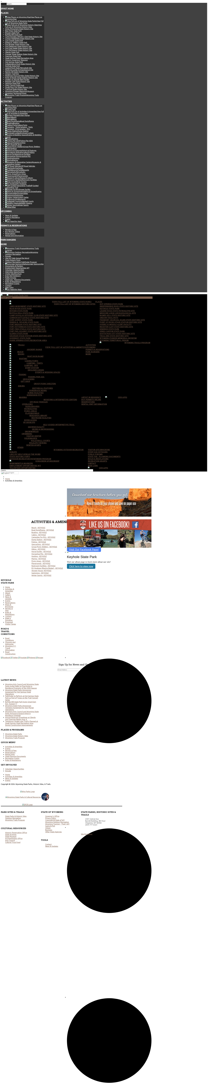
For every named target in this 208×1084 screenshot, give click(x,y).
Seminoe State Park (12, 83)
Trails (21, 345)
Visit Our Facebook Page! (84, 549)
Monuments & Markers (14, 266)
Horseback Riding (38, 390)
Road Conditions (9, 639)
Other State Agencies (53, 832)
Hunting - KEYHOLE (39, 556)
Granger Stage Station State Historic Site (21, 54)
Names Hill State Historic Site (16, 72)
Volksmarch (30, 438)
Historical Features (42, 388)
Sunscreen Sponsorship (47, 461)
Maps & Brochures (9, 606)
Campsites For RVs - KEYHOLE (43, 537)
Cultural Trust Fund (12, 842)
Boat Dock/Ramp (35, 356)
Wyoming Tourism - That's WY (57, 824)
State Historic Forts (12, 260)
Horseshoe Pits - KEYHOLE (42, 554)
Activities (6, 101)
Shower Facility (36, 427)
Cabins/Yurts (31, 361)
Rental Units (10, 754)
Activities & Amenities (9, 590)
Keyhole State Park (12, 66)
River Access (30, 420)
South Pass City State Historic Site (18, 87)
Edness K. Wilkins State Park (16, 42)
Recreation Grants (12, 284)
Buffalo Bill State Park (13, 35)
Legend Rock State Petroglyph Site (18, 68)
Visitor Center (33, 436)
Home (7, 587)
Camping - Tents (35, 363)
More (4, 244)
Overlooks (27, 404)
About (7, 593)
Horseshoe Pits (34, 395)
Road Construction (10, 653)
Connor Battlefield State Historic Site (19, 39)
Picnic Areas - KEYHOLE (41, 561)
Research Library (38, 415)
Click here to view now (81, 566)
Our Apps (122, 397)
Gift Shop (25, 381)
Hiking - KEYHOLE (38, 549)
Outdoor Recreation (13, 818)
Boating (23, 358)
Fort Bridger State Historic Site (17, 44)
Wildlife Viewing (38, 443)
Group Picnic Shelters (45, 383)
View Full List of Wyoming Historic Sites (74, 304)
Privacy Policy (50, 818)
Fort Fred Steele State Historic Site (18, 48)
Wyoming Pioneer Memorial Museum (19, 91)
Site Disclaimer (87, 834)
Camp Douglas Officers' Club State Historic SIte (23, 37)
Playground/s (32, 413)
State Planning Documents (15, 756)
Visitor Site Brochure (13, 274)
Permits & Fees (11, 230)
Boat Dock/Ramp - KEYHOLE (43, 530)
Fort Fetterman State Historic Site (18, 46)
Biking (21, 354)
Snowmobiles (32, 431)
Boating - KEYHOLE (39, 532)
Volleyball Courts (40, 440)
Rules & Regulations (13, 282)
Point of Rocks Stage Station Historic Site (21, 78)
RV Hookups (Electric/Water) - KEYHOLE (47, 568)
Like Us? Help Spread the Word (17, 258)
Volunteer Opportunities (14, 270)
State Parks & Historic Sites (16, 816)
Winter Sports (33, 445)
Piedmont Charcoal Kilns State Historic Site (22, 76)
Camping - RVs (31, 365)
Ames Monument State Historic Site (19, 29)
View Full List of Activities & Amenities (65, 347)
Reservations (10, 234)
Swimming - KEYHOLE (40, 573)
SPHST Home (7, 8)
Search (3, 4)
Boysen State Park (12, 33)
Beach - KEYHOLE (38, 528)
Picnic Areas (30, 411)
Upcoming (6, 211)
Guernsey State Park (13, 56)
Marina (23, 397)
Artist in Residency (12, 217)
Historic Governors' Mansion (16, 60)
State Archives (10, 835)
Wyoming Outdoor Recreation (69, 450)
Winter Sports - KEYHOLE (41, 575)
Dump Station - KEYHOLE (41, 540)
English (11, 473)
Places (4, 13)
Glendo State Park (12, 52)
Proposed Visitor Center (10, 623)
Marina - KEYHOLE (39, 559)
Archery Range (34, 349)
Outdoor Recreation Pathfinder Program (21, 262)
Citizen (48, 828)
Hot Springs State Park (14, 62)
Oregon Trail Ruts (12, 74)
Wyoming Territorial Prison (15, 93)
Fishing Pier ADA (36, 377)
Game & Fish (50, 826)
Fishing (22, 374)
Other (20, 447)
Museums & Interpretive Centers (60, 399)
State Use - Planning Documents (17, 280)
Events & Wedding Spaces (47, 372)
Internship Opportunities (14, 272)
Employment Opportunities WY (17, 268)
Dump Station (32, 368)
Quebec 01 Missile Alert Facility (17, 80)
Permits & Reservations (14, 225)
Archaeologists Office (13, 838)
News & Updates (11, 215)
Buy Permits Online (12, 232)
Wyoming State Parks (13, 734)
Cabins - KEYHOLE (39, 535)
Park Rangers (8, 240)
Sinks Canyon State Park (14, 85)
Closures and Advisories (10, 643)
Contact (8, 286)
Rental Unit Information (14, 236)
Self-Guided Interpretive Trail (59, 424)
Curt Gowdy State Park (14, 41)
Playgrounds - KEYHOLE (41, 563)
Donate (8, 256)
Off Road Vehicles (39, 402)
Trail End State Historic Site (16, 89)
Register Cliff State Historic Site (17, 82)
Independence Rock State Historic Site (20, 64)
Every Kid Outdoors (13, 276)
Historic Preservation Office (16, 833)
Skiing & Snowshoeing (43, 429)
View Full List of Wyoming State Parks (71, 301)
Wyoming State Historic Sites (16, 736)
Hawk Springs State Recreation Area (19, 58)
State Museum (10, 837)
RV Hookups (29, 422)
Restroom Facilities (41, 418)
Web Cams (9, 287)
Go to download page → (78, 518)
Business (48, 830)
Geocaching (28, 379)
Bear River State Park (13, 31)
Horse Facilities (36, 393)
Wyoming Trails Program (137, 342)
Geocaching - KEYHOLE (41, 544)
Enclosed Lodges (36, 370)
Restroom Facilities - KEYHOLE (43, 566)
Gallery (8, 595)
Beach (20, 352)
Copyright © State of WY (55, 820)
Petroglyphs (30, 409)
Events (7, 219)
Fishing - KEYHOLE (39, 542)
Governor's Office (52, 816)
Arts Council (10, 840)
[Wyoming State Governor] (45, 800)
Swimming (27, 434)
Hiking (21, 386)
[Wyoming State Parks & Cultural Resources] (23, 797)
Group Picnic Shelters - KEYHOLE (44, 547)
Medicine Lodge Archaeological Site (19, 70)
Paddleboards (32, 406)
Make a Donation (9, 619)
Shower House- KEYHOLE (41, 571)
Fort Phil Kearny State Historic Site (18, 50)
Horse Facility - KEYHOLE (41, 552)
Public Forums (10, 278)
